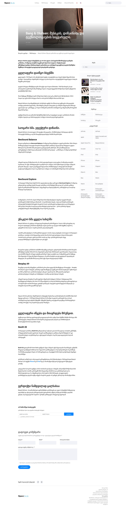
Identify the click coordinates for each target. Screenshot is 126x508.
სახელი (20, 439)
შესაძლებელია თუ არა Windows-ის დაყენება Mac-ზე (97, 81)
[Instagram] (41, 482)
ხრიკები (52, 3)
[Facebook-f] (38, 482)
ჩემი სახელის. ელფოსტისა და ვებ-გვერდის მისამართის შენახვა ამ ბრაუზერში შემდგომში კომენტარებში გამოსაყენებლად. (45, 462)
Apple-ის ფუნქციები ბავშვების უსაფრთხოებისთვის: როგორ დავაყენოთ (96, 99)
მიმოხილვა (45, 3)
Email (41, 439)
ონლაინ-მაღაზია (69, 3)
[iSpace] (9, 2)
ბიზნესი (60, 3)
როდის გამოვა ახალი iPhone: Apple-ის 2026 (96, 88)
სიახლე (37, 3)
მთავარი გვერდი (23, 53)
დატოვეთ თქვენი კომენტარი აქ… (26, 447)
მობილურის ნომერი (65, 439)
